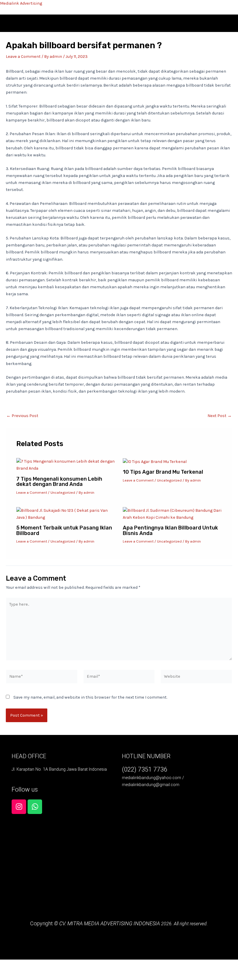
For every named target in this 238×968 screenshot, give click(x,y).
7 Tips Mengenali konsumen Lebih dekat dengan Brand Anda (59, 481)
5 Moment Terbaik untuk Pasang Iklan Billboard (64, 530)
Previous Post (22, 416)
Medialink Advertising (21, 3)
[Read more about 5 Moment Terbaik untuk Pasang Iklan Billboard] (65, 513)
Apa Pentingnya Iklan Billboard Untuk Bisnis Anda (170, 530)
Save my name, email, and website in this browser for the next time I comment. (90, 697)
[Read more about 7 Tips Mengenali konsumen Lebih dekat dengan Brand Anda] (65, 464)
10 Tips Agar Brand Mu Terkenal (163, 472)
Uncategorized (63, 492)
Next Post (220, 416)
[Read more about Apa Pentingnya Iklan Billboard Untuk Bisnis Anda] (172, 513)
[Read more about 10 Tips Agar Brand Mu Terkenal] (155, 461)
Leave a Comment (23, 56)
